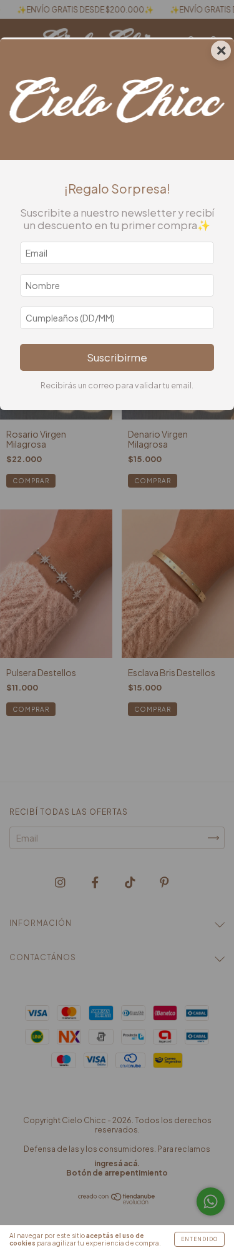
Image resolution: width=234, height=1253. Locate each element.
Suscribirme (117, 357)
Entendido (199, 1239)
